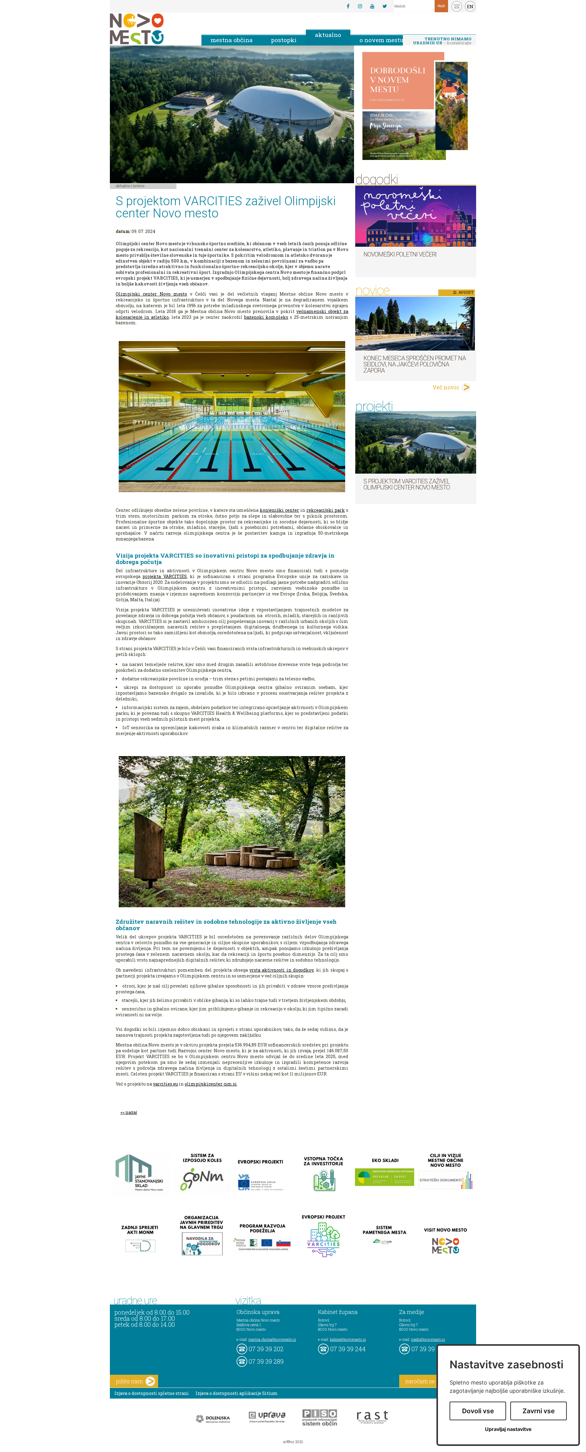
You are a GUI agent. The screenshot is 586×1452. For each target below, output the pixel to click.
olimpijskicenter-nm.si (211, 1084)
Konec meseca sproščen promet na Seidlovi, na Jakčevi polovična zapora (415, 364)
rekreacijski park (325, 510)
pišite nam (129, 1381)
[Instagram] (360, 6)
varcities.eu (165, 1084)
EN (470, 6)
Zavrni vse (539, 1411)
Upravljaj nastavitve (508, 1429)
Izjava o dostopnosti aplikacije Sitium (237, 1393)
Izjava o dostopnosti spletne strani (151, 1393)
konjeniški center (279, 510)
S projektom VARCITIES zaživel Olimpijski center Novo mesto (407, 484)
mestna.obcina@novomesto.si (272, 1339)
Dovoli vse (478, 1411)
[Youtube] (372, 6)
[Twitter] (384, 6)
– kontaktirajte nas (442, 41)
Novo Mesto (151, 28)
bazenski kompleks (266, 317)
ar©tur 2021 (293, 1441)
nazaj (131, 1112)
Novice (139, 185)
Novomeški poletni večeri (400, 254)
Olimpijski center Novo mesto (151, 294)
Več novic (445, 387)
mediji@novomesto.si (428, 1339)
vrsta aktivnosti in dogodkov (281, 970)
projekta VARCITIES (164, 576)
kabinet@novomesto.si (348, 1339)
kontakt (456, 6)
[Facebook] (348, 6)
